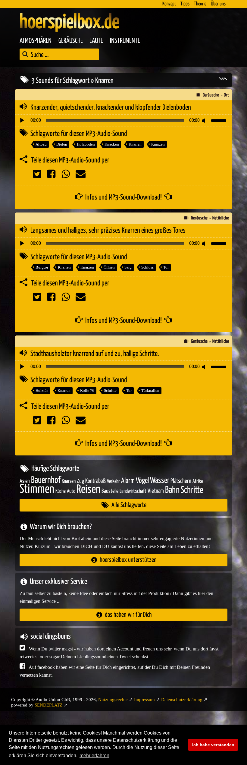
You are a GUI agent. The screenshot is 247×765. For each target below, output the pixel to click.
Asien (25, 481)
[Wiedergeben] (22, 121)
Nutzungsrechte (113, 699)
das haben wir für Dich (128, 615)
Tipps (184, 4)
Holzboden (86, 144)
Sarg (128, 267)
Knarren (135, 144)
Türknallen (150, 390)
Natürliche (220, 218)
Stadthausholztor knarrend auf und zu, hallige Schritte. (94, 353)
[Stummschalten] (205, 121)
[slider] (219, 120)
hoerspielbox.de (69, 22)
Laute (96, 41)
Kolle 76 (87, 390)
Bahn (172, 490)
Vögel (142, 480)
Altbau (41, 144)
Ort (226, 95)
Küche (60, 491)
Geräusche (70, 41)
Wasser (159, 481)
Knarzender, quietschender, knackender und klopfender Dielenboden (110, 107)
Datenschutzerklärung (181, 699)
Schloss (147, 267)
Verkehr (113, 481)
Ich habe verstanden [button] (213, 744)
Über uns (218, 4)
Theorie (200, 4)
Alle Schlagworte (128, 505)
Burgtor (42, 267)
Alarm (128, 480)
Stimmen (37, 489)
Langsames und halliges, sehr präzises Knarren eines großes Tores (108, 230)
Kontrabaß (95, 481)
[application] (123, 121)
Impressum (144, 699)
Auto (71, 491)
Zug (80, 481)
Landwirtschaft (133, 491)
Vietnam (156, 491)
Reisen (88, 489)
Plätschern (180, 481)
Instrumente (125, 41)
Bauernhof (46, 480)
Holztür (42, 390)
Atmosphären (36, 41)
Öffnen (109, 267)
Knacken (112, 144)
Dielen (61, 144)
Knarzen (158, 144)
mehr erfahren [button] (94, 755)
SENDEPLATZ (48, 705)
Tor (166, 267)
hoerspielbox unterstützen (128, 560)
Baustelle (110, 491)
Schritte (110, 390)
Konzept (169, 4)
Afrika (197, 481)
